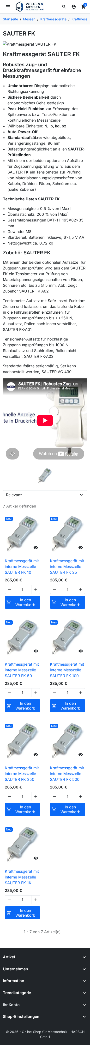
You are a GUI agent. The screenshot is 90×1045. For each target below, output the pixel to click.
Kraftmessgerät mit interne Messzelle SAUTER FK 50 (22, 670)
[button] (64, 7)
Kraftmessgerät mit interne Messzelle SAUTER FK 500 (67, 773)
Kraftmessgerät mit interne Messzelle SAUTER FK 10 (22, 566)
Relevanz (14, 494)
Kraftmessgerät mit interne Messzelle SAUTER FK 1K (22, 877)
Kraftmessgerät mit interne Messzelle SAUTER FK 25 (67, 566)
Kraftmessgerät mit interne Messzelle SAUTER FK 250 (22, 773)
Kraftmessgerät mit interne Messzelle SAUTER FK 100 (67, 670)
